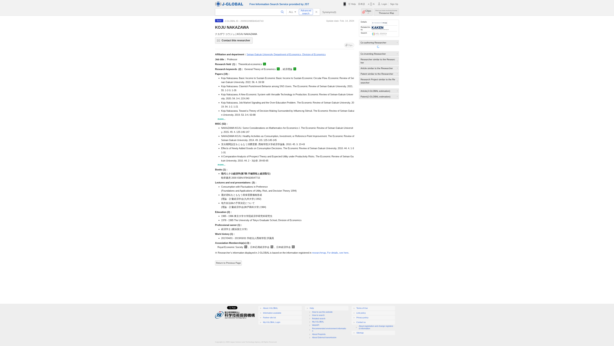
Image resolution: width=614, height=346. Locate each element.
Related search (318, 318)
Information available (272, 313)
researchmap (319, 252)
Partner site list (269, 318)
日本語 (361, 4)
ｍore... (221, 119)
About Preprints (319, 334)
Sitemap (360, 333)
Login (384, 4)
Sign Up (394, 4)
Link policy (361, 313)
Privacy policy (362, 318)
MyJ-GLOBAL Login (271, 322)
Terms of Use (362, 308)
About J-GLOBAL (270, 308)
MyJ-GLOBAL (318, 322)
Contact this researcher (237, 41)
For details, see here (337, 252)
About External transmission (324, 337)
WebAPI (315, 325)
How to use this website (322, 312)
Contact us (361, 322)
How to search (318, 315)
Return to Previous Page (228, 263)
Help (353, 4)
